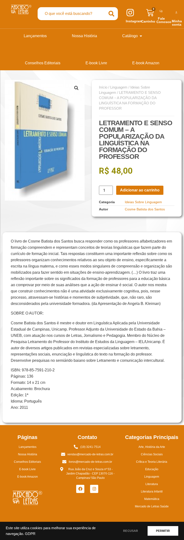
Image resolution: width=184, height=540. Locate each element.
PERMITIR (163, 531)
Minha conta (177, 22)
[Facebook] (80, 489)
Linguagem (118, 87)
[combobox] (71, 13)
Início (103, 87)
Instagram (134, 21)
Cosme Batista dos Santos (145, 209)
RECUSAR (130, 531)
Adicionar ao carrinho (140, 190)
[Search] (111, 13)
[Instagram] (94, 489)
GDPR (30, 534)
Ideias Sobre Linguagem (143, 202)
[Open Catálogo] (141, 36)
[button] (76, 88)
